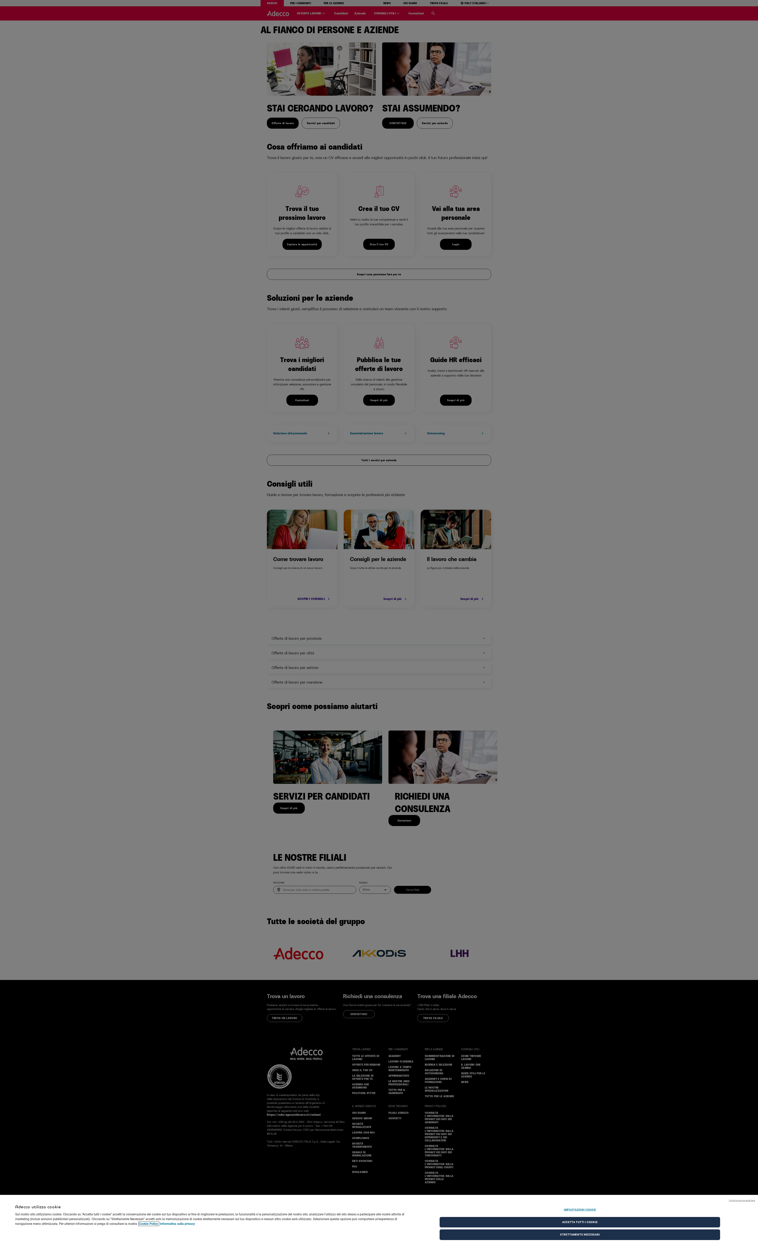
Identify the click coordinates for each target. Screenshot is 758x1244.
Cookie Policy (149, 1224)
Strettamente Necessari (580, 1234)
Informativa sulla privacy (177, 1224)
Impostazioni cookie (580, 1209)
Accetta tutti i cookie (580, 1222)
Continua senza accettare (742, 1200)
